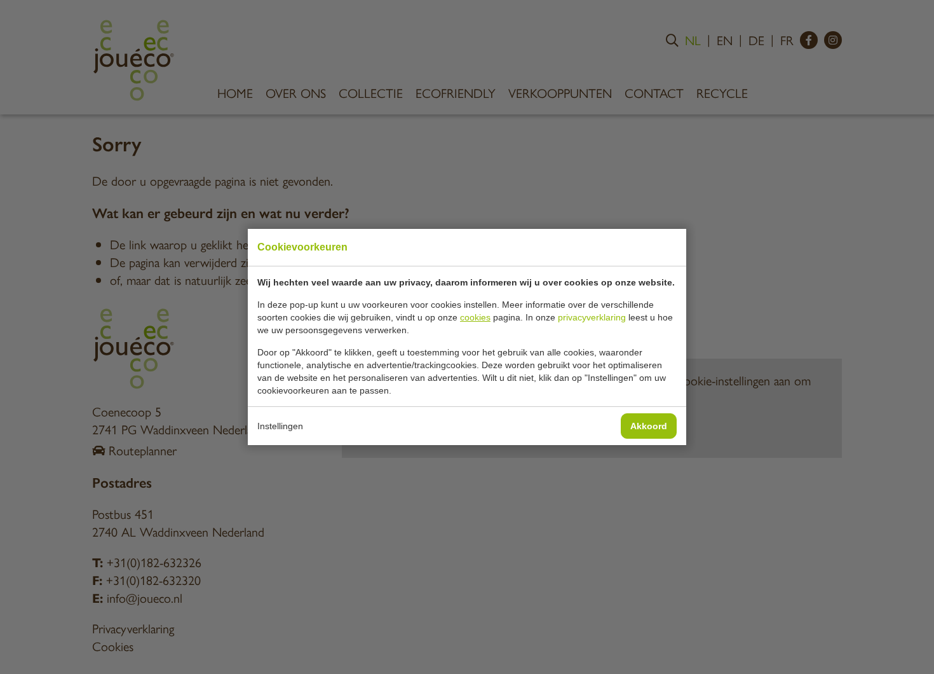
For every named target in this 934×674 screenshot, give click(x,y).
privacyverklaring (592, 317)
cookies (475, 317)
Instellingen (280, 426)
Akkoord (648, 426)
